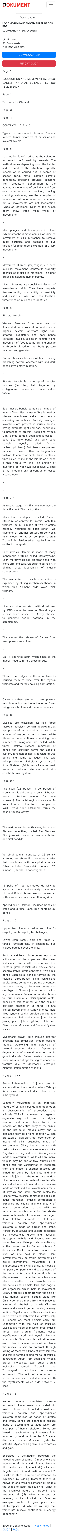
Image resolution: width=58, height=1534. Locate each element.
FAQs (16, 1529)
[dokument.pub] (16, 4)
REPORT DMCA (29, 63)
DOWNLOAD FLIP (29, 54)
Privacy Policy (40, 1525)
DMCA (6, 1529)
